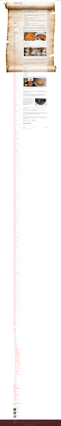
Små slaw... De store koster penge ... (18, 368)
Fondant (14, 119)
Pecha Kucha (15, 240)
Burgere (14, 80)
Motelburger (15, 217)
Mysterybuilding (15, 220)
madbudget (15, 200)
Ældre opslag (45, 127)
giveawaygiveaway (15, 134)
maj (15, 377)
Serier (14, 264)
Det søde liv (15, 93)
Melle (14, 209)
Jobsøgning (15, 166)
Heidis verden (15, 387)
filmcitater (14, 115)
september (16, 346)
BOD (14, 72)
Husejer (14, 157)
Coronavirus (15, 88)
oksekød (14, 226)
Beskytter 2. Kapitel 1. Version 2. (18, 374)
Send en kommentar (26, 124)
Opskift (14, 231)
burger (14, 79)
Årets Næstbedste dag (17, 373)
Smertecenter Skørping (16, 272)
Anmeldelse (15, 52)
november (16, 344)
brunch (14, 75)
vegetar (14, 313)
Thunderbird (15, 298)
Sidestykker (15, 398)
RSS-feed (14, 258)
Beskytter (28, 7)
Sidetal (14, 265)
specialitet (14, 281)
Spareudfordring (15, 280)
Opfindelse (14, 229)
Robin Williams (15, 256)
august (15, 347)
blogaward (14, 69)
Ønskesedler (32, 7)
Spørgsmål (14, 286)
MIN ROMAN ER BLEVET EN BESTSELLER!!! (18, 354)
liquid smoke (15, 193)
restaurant (14, 253)
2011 (14, 342)
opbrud (14, 227)
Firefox (14, 116)
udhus (14, 309)
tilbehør (14, 299)
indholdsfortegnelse (15, 161)
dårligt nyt (14, 101)
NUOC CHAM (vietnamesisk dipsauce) (16, 391)
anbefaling (14, 51)
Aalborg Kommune (15, 326)
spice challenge (15, 282)
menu (14, 211)
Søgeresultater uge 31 (17, 372)
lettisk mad (15, 189)
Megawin (14, 208)
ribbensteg (14, 254)
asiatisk (14, 56)
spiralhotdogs (15, 284)
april (15, 378)
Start (35, 127)
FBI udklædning (15, 111)
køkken (14, 182)
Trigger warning (15, 303)
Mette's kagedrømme (32, 101)
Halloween (15, 148)
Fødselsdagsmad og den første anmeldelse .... (17, 348)
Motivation (15, 219)
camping (14, 83)
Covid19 (14, 90)
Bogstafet (14, 73)
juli (15, 375)
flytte (14, 118)
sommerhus (15, 277)
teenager (14, 295)
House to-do (23, 7)
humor (14, 155)
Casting (14, 84)
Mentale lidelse (15, 210)
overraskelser (15, 236)
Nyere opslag (24, 127)
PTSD (14, 248)
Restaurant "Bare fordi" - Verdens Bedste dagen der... (18, 350)
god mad (14, 136)
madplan (14, 202)
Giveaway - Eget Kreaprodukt (17, 359)
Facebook (14, 107)
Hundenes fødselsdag (15, 156)
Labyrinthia (15, 183)
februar (15, 380)
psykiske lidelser (15, 247)
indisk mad (15, 162)
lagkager (14, 185)
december (16, 343)
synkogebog (15, 290)
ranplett (31, 424)
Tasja (14, 293)
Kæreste (14, 181)
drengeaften (15, 98)
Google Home (15, 139)
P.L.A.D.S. (14, 238)
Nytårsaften (15, 225)
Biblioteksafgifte (15, 64)
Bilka (14, 65)
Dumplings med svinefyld (17, 415)
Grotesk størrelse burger (16, 143)
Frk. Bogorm (15, 385)
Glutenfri (14, 135)
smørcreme (15, 274)
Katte (14, 175)
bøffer (14, 81)
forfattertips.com (16, 401)
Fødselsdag (15, 130)
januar (15, 381)
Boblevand (14, 71)
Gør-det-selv (15, 146)
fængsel (14, 129)
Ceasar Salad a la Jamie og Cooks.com (17, 358)
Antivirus (14, 53)
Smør (14, 273)
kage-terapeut (15, 170)
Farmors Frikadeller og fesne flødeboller (17, 371)
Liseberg (14, 194)
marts (15, 379)
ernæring (14, 106)
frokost (14, 126)
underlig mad (15, 310)
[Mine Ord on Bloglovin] (17, 25)
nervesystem (15, 221)
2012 (14, 341)
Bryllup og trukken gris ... (17, 351)
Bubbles (15, 396)
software (14, 276)
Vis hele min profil (15, 11)
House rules (15, 153)
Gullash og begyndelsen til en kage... (17, 363)
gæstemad (14, 145)
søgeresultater (15, 291)
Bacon (14, 60)
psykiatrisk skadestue (15, 246)
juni (15, 376)
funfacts (14, 127)
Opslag (15, 28)
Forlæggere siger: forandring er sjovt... (17, 399)
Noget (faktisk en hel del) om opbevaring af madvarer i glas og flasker (17, 389)
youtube (14, 321)
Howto (14, 154)
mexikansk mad (15, 212)
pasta (14, 239)
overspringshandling (15, 237)
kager (14, 171)
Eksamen (14, 103)
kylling (14, 180)
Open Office (15, 228)
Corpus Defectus (15, 89)
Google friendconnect (15, 138)
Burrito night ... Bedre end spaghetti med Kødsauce (17, 352)
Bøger (14, 82)
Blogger (14, 70)
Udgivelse (14, 308)
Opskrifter (18, 7)
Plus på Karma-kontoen (17, 367)
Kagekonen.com (25, 103)
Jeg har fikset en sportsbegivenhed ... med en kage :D (18, 356)
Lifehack (14, 191)
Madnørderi (15, 201)
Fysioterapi (15, 128)
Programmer (15, 245)
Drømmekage (15, 100)
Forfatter (14, 120)
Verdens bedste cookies (17, 355)
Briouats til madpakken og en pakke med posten (17, 360)
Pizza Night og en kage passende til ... (18, 364)
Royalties (14, 257)
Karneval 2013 (15, 173)
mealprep (14, 207)
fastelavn (14, 110)
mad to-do (14, 199)
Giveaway (14, 133)
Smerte (14, 271)
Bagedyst (14, 61)
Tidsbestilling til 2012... (16, 394)
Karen (14, 172)
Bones (14, 74)
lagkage (14, 184)
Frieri (14, 124)
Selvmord (14, 263)
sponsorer (14, 285)
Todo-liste (14, 301)
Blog (15, 7)
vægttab (14, 320)
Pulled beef (15, 249)
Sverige (14, 289)
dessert (14, 92)
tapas (14, 292)
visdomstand (15, 317)
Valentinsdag (15, 311)
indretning (14, 164)
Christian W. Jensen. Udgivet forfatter (17, 366)
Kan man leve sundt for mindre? (16, 407)
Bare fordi (14, 62)
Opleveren (14, 230)
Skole (14, 268)
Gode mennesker (15, 137)
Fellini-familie (15, 112)
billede (14, 66)
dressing (14, 99)
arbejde (14, 55)
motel (14, 216)
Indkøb (14, 163)
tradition (14, 302)
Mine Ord (18, 3)
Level (14, 190)
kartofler (14, 174)
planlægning (15, 244)
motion (14, 218)
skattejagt (14, 267)
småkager (14, 275)
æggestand (14, 322)
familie (14, 108)
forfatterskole (15, 121)
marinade (14, 203)
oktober (15, 345)
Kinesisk (14, 176)
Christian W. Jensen (16, 10)
